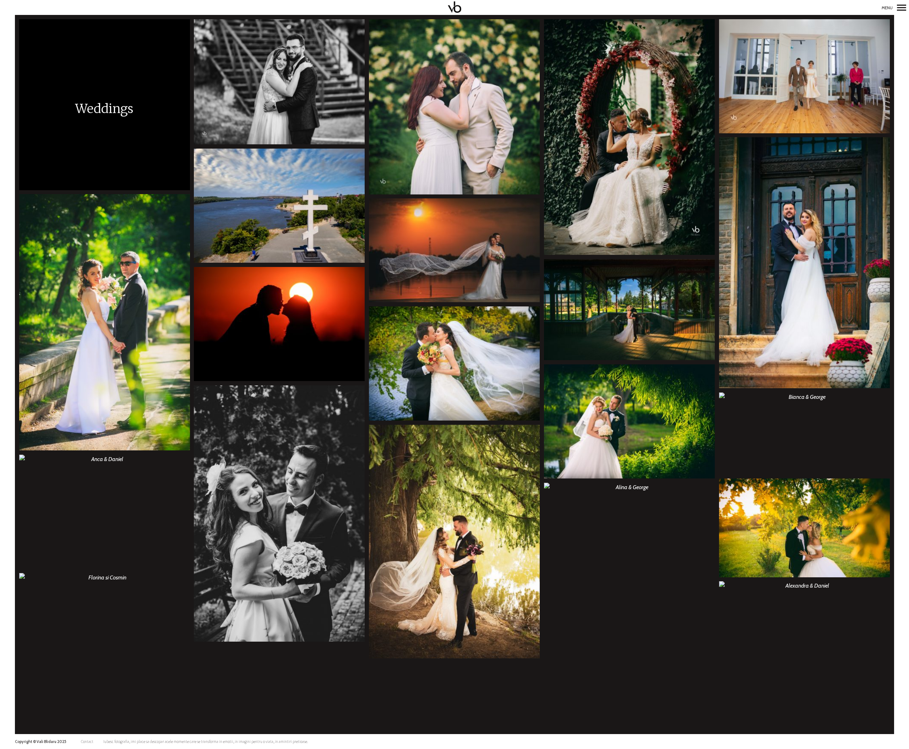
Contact (87, 741)
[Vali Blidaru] (454, 7)
